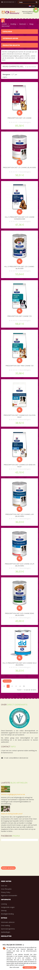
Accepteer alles (29, 967)
